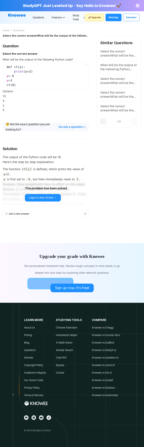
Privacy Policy (32, 387)
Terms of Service (33, 395)
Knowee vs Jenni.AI (103, 365)
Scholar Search (64, 350)
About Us (29, 327)
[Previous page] (103, 121)
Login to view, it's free (41, 197)
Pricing (28, 335)
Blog (26, 342)
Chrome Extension (66, 327)
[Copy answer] (85, 213)
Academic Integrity (35, 372)
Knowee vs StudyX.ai (104, 350)
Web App (113, 17)
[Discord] (26, 417)
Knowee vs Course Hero (106, 335)
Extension (131, 17)
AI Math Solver (64, 342)
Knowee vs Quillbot (103, 342)
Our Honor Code (33, 380)
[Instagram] (34, 417)
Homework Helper (66, 335)
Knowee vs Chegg (102, 327)
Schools (28, 357)
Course (60, 372)
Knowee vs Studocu (103, 387)
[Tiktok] (48, 417)
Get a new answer (19, 213)
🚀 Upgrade (94, 17)
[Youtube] (41, 417)
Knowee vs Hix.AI (102, 372)
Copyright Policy (33, 365)
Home (6, 30)
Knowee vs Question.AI (105, 357)
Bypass (60, 365)
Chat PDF (61, 357)
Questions (38, 17)
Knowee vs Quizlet (102, 380)
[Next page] (134, 121)
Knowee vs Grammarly (105, 395)
